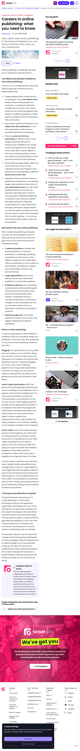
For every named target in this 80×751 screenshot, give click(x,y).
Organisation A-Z (51, 709)
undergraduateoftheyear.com (34, 697)
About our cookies (14, 712)
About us (49, 695)
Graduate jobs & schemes (51, 704)
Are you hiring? (51, 719)
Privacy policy (13, 693)
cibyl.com (31, 708)
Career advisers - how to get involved (52, 714)
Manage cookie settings (14, 717)
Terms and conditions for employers (13, 699)
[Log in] (72, 3)
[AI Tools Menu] (55, 3)
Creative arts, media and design (27, 8)
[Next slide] (67, 61)
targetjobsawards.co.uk (34, 693)
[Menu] (76, 3)
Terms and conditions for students (13, 706)
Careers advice (7, 8)
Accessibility (13, 722)
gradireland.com (33, 704)
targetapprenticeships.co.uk (34, 700)
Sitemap (48, 699)
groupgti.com (32, 712)
